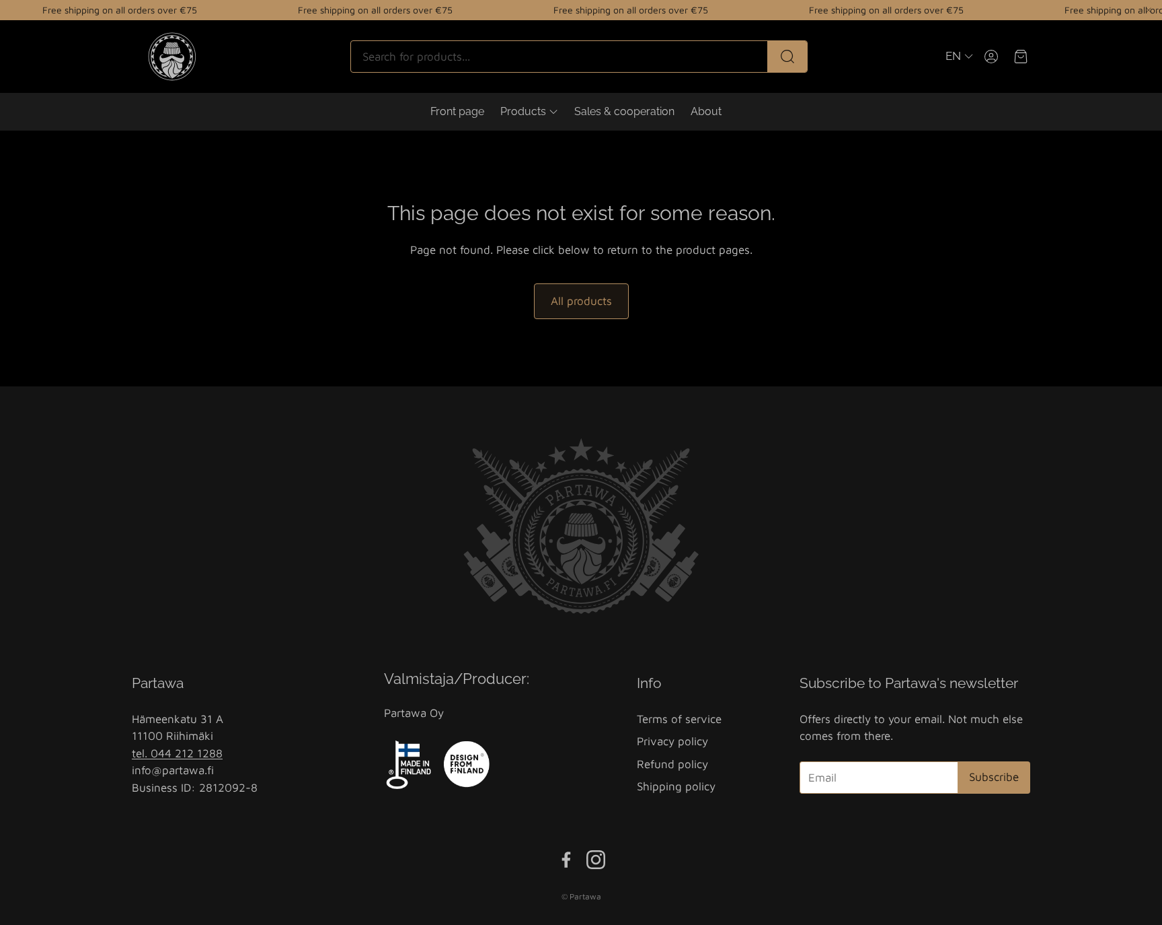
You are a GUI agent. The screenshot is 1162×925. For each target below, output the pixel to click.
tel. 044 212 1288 (177, 753)
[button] (579, 56)
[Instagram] (595, 859)
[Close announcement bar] (1148, 10)
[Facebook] (566, 859)
